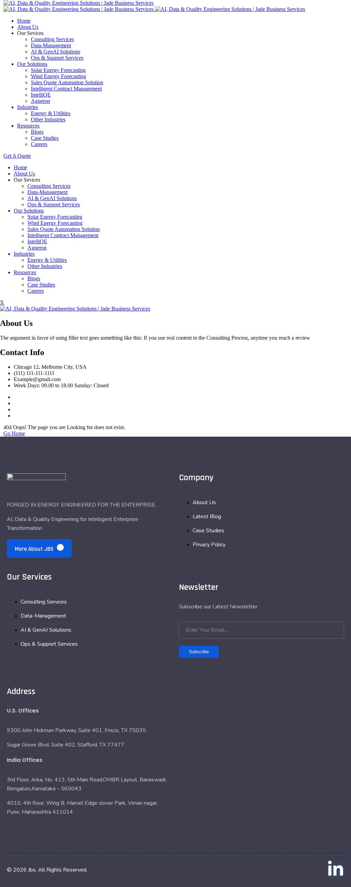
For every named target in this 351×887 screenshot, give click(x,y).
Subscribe (199, 651)
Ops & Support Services (57, 58)
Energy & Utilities (50, 113)
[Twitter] (16, 403)
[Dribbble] (16, 415)
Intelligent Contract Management (66, 89)
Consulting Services (52, 39)
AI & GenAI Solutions (55, 51)
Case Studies (45, 138)
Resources (28, 126)
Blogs (37, 132)
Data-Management (51, 45)
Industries (27, 107)
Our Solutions (32, 64)
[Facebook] (16, 397)
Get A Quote (17, 156)
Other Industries (48, 119)
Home (24, 21)
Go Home (14, 433)
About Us (27, 27)
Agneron (40, 101)
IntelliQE (41, 95)
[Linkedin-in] (335, 869)
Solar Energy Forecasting (58, 70)
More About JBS (35, 549)
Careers (39, 144)
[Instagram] (16, 409)
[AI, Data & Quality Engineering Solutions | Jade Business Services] (78, 3)
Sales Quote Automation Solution (67, 82)
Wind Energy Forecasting (58, 76)
